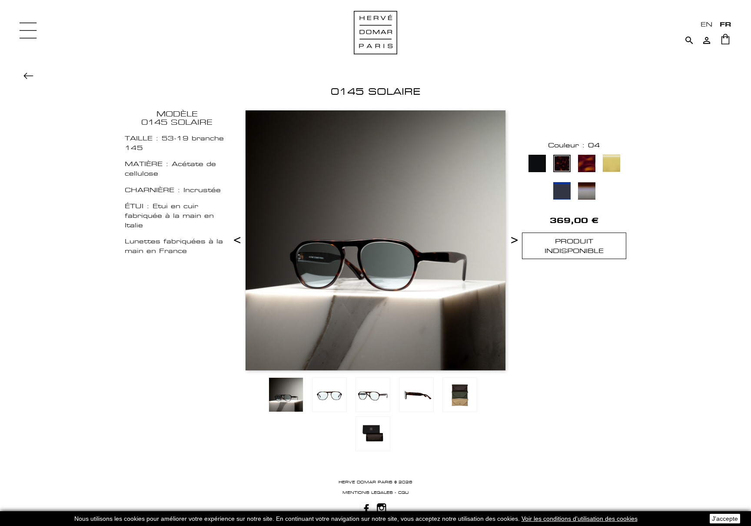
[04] (562, 164)
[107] (562, 192)
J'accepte (725, 518)
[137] (587, 192)
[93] (611, 164)
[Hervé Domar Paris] (375, 32)
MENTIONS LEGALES (367, 492)
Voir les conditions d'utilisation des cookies (580, 518)
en (706, 24)
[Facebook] (365, 507)
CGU (403, 492)
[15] (587, 164)
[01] (537, 164)
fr (725, 24)
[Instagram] (381, 507)
